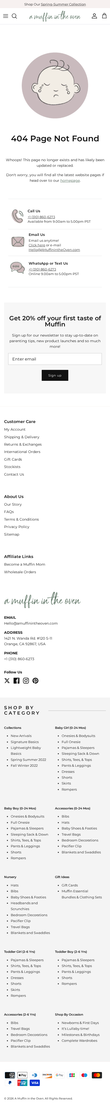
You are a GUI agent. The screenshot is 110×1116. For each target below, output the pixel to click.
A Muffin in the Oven (29, 1098)
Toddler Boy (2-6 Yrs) (71, 952)
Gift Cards (13, 459)
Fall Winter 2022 (24, 765)
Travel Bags (71, 834)
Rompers (69, 789)
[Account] (93, 16)
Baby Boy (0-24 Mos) (20, 808)
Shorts (67, 777)
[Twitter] (7, 681)
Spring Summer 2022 (28, 760)
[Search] (17, 16)
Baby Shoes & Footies (79, 828)
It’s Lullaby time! (75, 1029)
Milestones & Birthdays (81, 1035)
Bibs (65, 816)
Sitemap (11, 534)
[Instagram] (26, 681)
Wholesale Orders (20, 572)
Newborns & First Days (80, 1023)
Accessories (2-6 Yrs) (20, 1014)
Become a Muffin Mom (24, 564)
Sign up (55, 375)
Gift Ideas (62, 877)
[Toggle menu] (5, 16)
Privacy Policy (16, 526)
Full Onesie (71, 742)
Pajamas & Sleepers (78, 748)
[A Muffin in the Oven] (55, 16)
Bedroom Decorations (80, 840)
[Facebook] (16, 681)
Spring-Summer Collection (63, 4)
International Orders (22, 451)
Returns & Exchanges (23, 444)
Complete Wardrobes (79, 1040)
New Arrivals (21, 736)
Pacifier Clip (72, 846)
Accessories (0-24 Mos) (72, 808)
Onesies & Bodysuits (78, 736)
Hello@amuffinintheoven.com (31, 623)
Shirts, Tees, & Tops (77, 760)
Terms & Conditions (21, 519)
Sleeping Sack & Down (80, 753)
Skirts (66, 783)
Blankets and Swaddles (81, 852)
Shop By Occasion (69, 1014)
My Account (15, 429)
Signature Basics (25, 742)
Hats (65, 822)
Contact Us (14, 474)
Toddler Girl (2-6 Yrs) (19, 952)
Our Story (13, 504)
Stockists (12, 466)
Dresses (68, 772)
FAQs (9, 511)
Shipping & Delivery (21, 437)
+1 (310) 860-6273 (19, 659)
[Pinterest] (35, 681)
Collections (12, 728)
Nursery (10, 877)
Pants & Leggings (76, 765)
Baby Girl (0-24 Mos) (70, 728)
